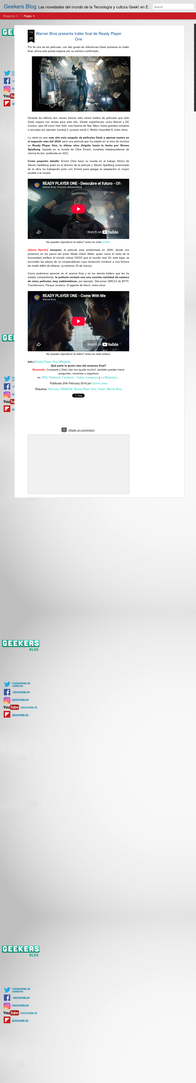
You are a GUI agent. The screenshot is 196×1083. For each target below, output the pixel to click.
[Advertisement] (150, 90)
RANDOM (66, 389)
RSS (44, 377)
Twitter (80, 377)
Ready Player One (46, 361)
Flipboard (54, 377)
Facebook (68, 377)
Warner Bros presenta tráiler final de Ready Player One (78, 36)
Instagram (92, 377)
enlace (106, 242)
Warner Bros (114, 389)
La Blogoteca (109, 377)
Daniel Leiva (99, 383)
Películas (53, 389)
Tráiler (101, 389)
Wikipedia (65, 361)
